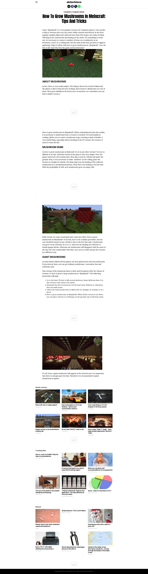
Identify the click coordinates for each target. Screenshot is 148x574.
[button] (36, 2)
